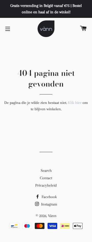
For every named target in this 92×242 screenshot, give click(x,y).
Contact (46, 178)
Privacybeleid (46, 185)
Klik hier (75, 102)
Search (46, 170)
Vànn (52, 215)
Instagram (48, 204)
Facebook (49, 197)
